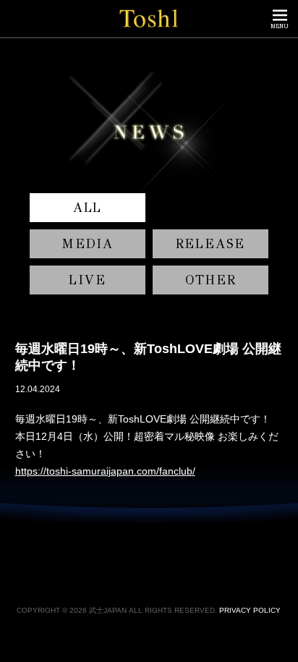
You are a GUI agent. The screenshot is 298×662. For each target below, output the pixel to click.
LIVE (87, 280)
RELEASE (211, 244)
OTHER (211, 280)
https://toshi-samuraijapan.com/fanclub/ (105, 471)
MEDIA (87, 244)
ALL (87, 208)
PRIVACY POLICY (250, 610)
